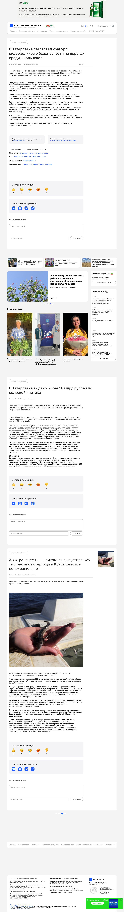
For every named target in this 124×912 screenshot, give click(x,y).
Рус (82, 26)
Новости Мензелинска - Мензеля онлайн (30, 157)
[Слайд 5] (53, 303)
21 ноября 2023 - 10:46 (15, 574)
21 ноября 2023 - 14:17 (15, 398)
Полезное (35, 845)
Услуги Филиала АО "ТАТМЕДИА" (89, 845)
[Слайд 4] (50, 303)
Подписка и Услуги (27, 31)
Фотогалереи (23, 845)
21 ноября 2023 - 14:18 (15, 64)
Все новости (104, 358)
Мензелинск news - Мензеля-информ (33, 153)
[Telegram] (26, 208)
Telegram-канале (19, 140)
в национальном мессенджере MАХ (63, 140)
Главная (13, 31)
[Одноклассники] (20, 208)
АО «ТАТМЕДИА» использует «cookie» (22, 906)
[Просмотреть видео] (19, 334)
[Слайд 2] (44, 303)
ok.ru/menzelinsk (29, 161)
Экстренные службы (50, 845)
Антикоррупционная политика (19, 905)
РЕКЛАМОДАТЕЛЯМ (97, 31)
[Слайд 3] (47, 303)
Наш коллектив (67, 845)
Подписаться (97, 903)
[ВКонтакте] (13, 208)
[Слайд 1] (42, 303)
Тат (91, 26)
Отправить (77, 238)
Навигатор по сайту (79, 31)
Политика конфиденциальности (20, 908)
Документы (110, 845)
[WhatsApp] (32, 208)
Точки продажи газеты (59, 31)
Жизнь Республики (18, 42)
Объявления (42, 31)
